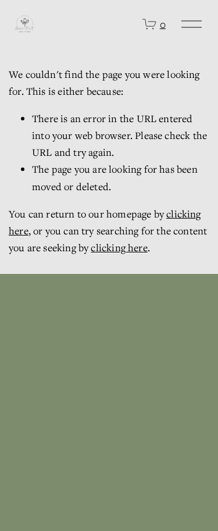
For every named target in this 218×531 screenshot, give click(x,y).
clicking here (119, 247)
